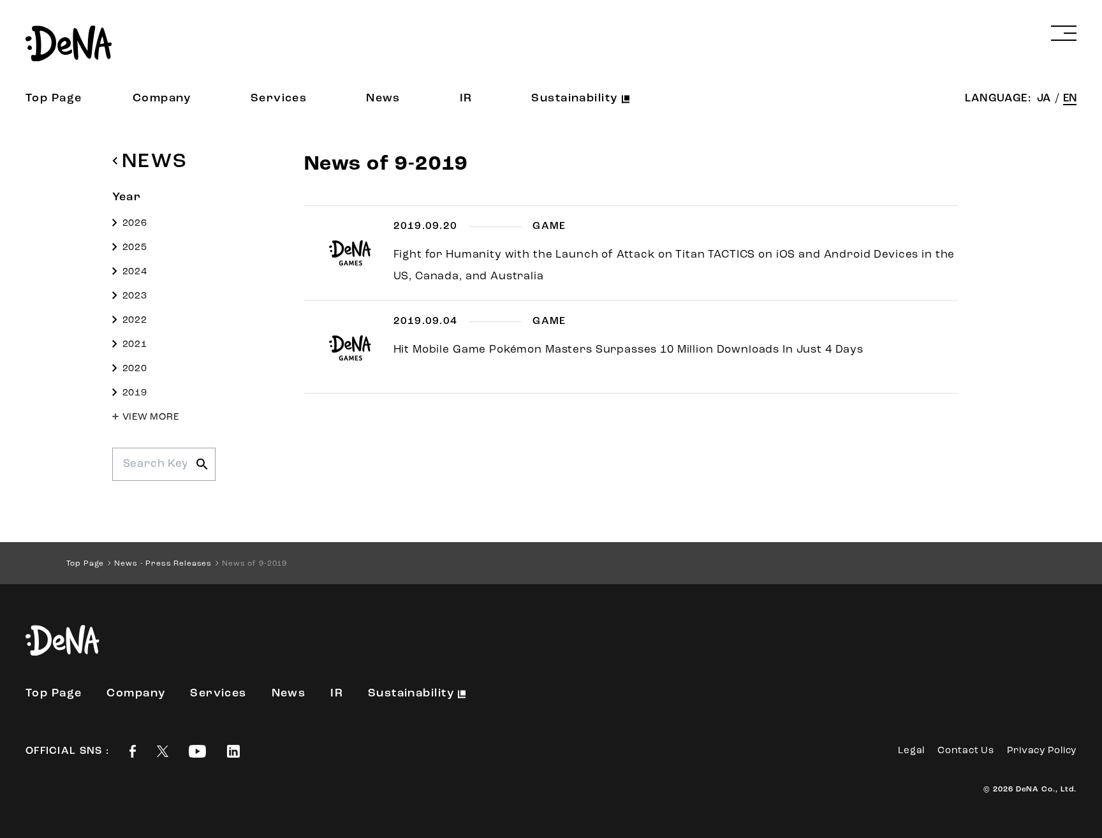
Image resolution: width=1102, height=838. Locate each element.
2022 (134, 320)
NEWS (155, 162)
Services (279, 99)
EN (1069, 98)
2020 (134, 369)
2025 (134, 248)
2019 (134, 393)
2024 (134, 272)
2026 (134, 223)
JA (1045, 98)
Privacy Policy (1042, 751)
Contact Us (965, 751)
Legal (911, 751)
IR (466, 99)
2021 (134, 344)
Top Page (54, 99)
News (383, 99)
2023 (134, 296)
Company (162, 99)
